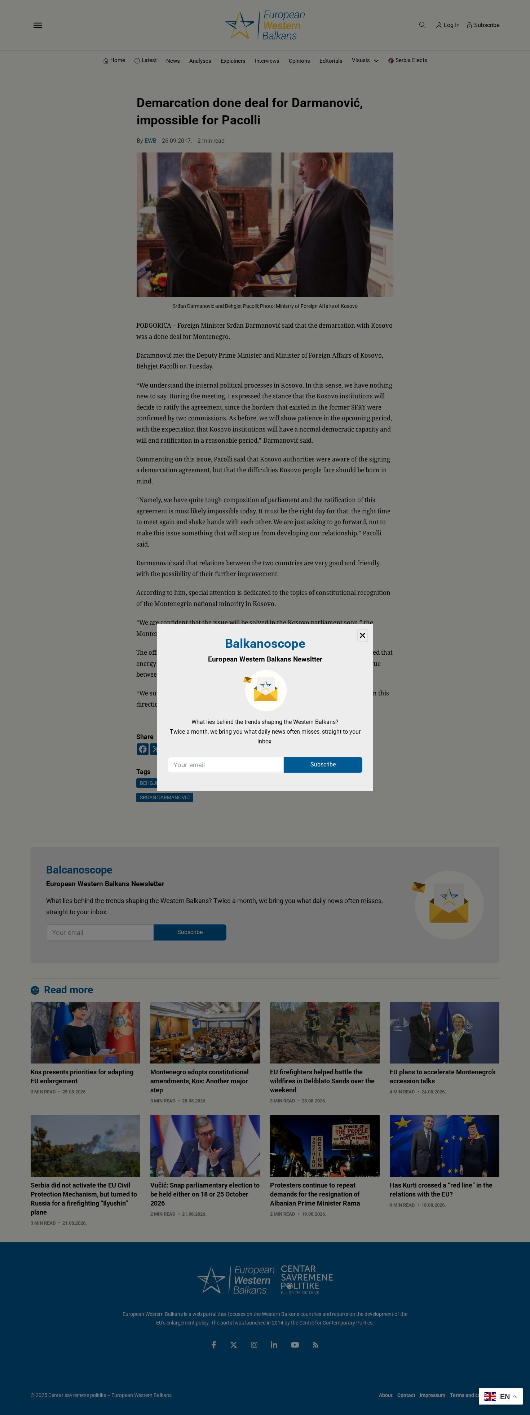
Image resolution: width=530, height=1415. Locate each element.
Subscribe (323, 764)
